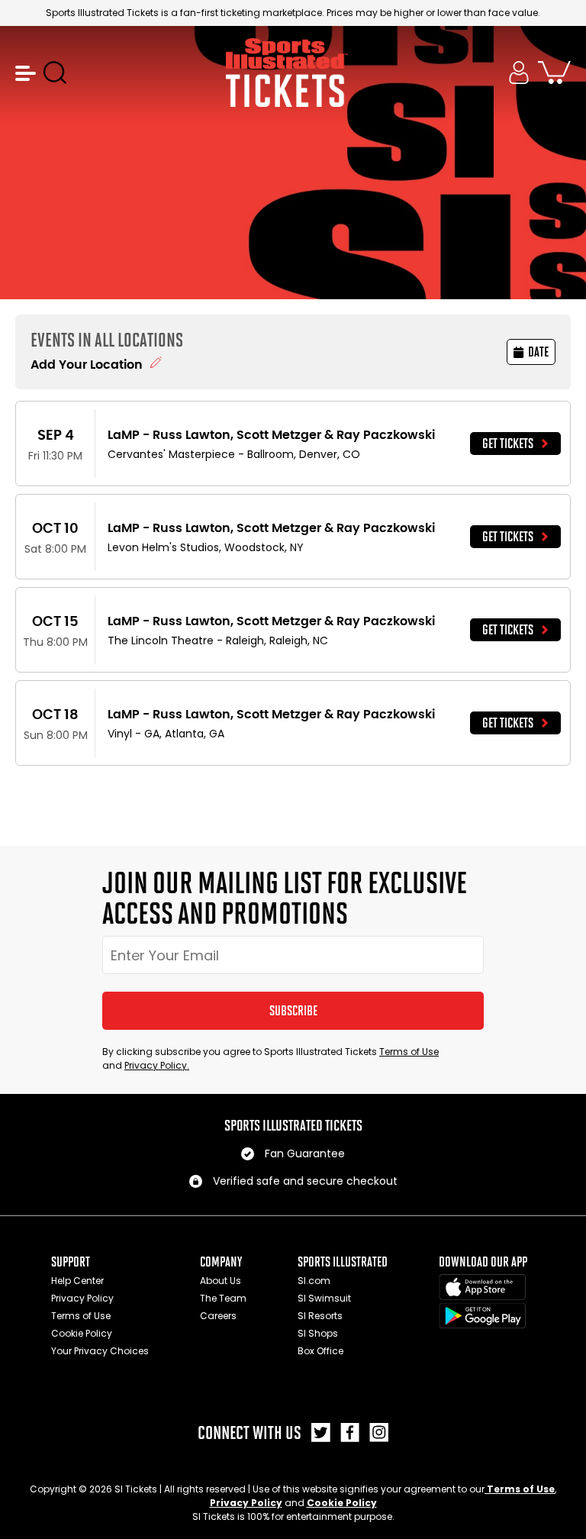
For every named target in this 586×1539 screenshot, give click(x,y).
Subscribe (293, 1010)
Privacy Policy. (156, 1065)
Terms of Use (409, 1051)
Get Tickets (507, 443)
